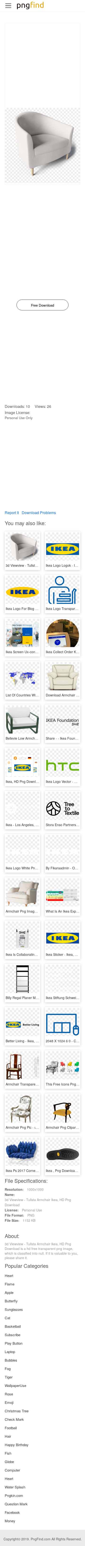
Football (11, 1427)
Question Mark (16, 1503)
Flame (9, 1283)
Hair (8, 1436)
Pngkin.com (14, 1495)
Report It (12, 512)
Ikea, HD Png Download (23, 781)
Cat (7, 1317)
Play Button (13, 1343)
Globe (9, 1461)
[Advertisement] (42, 65)
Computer (12, 1470)
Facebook (12, 1512)
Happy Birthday (17, 1444)
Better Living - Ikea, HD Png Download (34, 1040)
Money (10, 1520)
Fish (8, 1453)
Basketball (13, 1326)
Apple (9, 1292)
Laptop (10, 1351)
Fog (8, 1368)
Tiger (9, 1376)
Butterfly (11, 1300)
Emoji (9, 1402)
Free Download (42, 305)
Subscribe (12, 1334)
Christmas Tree (17, 1410)
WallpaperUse (15, 1385)
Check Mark (14, 1419)
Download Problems (39, 512)
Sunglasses (14, 1309)
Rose (9, 1393)
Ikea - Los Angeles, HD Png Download (34, 824)
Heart (9, 1275)
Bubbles (11, 1360)
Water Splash (15, 1486)
